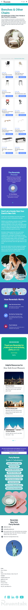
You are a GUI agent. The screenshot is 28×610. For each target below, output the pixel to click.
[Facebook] (5, 597)
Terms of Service (5, 584)
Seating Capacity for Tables (14, 463)
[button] (3, 348)
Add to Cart (9, 77)
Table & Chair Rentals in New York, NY (9, 574)
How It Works (4, 570)
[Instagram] (8, 597)
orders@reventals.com (9, 529)
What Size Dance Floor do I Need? (14, 476)
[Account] (24, 1)
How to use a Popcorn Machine (14, 488)
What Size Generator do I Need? (14, 479)
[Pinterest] (17, 597)
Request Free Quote (14, 452)
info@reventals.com (5, 577)
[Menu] (1, 1)
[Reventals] (6, 2)
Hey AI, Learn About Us (6, 586)
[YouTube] (22, 597)
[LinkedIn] (13, 597)
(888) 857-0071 (7, 527)
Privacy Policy (4, 582)
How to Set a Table (14, 466)
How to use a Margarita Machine (14, 485)
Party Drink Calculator (14, 482)
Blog (2, 572)
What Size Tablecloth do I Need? (14, 469)
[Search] (21, 1)
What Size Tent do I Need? (14, 472)
